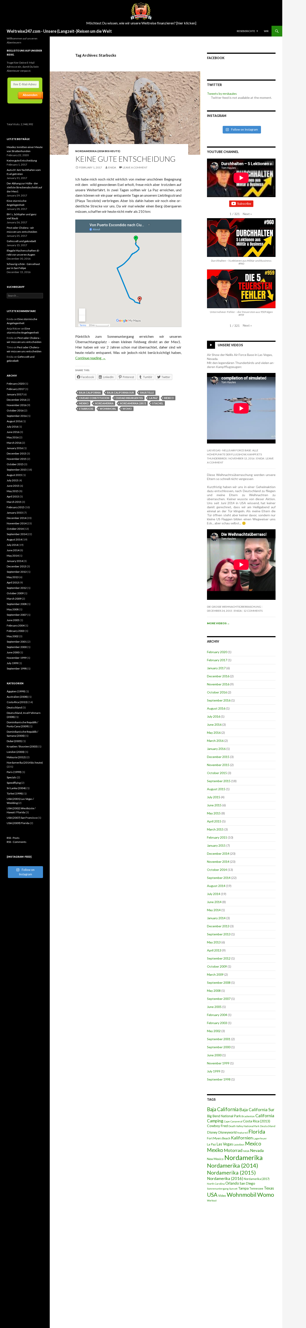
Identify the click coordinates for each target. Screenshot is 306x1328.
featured (242, 1132)
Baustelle (147, 392)
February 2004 (217, 1015)
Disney (212, 1132)
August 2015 (216, 789)
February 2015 (217, 837)
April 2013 (214, 950)
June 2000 (214, 1055)
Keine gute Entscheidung (125, 158)
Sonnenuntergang (217, 1188)
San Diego (247, 1183)
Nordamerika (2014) (232, 1165)
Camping (215, 1120)
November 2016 (218, 684)
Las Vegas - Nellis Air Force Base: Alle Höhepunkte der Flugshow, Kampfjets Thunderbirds (234, 454)
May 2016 (214, 732)
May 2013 (214, 942)
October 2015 (217, 773)
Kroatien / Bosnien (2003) (22, 746)
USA (212, 1194)
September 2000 (219, 1047)
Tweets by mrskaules (222, 93)
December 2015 (218, 757)
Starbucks (86, 408)
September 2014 (219, 878)
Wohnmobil (108, 408)
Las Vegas (225, 1144)
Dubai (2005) (14, 741)
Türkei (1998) (15, 793)
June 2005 (214, 1007)
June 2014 (214, 902)
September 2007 (219, 999)
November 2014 (218, 861)
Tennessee (256, 1188)
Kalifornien (242, 1137)
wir (266, 31)
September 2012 (219, 958)
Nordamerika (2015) (231, 1172)
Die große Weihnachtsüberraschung (234, 606)
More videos (218, 623)
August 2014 (216, 886)
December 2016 (218, 676)
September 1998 (219, 1079)
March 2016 (215, 741)
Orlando (232, 1183)
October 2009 (217, 966)
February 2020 (217, 652)
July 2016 (213, 716)
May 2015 (214, 813)
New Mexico (215, 1159)
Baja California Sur (120, 392)
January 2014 (216, 918)
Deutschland (267, 1126)
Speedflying (14, 782)
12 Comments (253, 610)
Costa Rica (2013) (256, 1121)
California (264, 1115)
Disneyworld (227, 1132)
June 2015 (214, 805)
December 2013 (218, 926)
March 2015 (215, 829)
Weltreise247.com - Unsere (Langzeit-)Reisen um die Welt (59, 31)
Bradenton (248, 1116)
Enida (112, 167)
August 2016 (216, 708)
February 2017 (217, 660)
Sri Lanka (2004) (16, 788)
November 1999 (218, 1063)
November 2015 (218, 765)
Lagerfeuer (260, 1138)
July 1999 (213, 1071)
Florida (256, 1131)
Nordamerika (104, 403)
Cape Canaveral (233, 1121)
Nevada (257, 1150)
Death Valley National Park (243, 1126)
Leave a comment (135, 167)
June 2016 (214, 724)
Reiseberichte (246, 31)
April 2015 (214, 821)
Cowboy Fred (217, 1126)
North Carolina (216, 1183)
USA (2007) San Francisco (22, 817)
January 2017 (216, 668)
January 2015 (216, 845)
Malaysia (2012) (16, 757)
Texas (269, 1188)
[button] (247, 214)
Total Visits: (14, 124)
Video (222, 1195)
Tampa (243, 1188)
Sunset (233, 1188)
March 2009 (215, 974)
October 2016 (217, 692)
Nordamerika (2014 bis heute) (97, 151)
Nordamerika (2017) (133, 403)
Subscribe (244, 203)
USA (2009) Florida (18, 823)
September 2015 (219, 781)
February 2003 (217, 1023)
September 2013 (219, 934)
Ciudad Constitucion (94, 397)
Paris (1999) (14, 772)
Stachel (157, 403)
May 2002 (214, 1031)
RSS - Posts (13, 837)
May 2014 (214, 910)
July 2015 (213, 797)
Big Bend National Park (224, 1116)
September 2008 (219, 982)
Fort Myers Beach (218, 1138)
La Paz (153, 397)
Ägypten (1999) (16, 691)
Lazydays (239, 1144)
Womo (127, 408)
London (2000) (15, 751)
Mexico (169, 397)
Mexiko (84, 403)
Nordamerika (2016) (225, 1178)
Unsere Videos (230, 345)
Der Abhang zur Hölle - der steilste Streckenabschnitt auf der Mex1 (24, 187)
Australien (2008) (17, 696)
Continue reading (90, 358)
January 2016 (216, 749)
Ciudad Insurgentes (129, 397)
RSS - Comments (16, 842)
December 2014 (218, 853)
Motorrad (233, 1150)
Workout (212, 1200)
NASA (246, 1150)
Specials (11, 777)
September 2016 (219, 700)
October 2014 (217, 870)
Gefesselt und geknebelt (21, 241)
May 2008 (214, 990)
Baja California (90, 392)
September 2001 (219, 1039)
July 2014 (213, 894)
